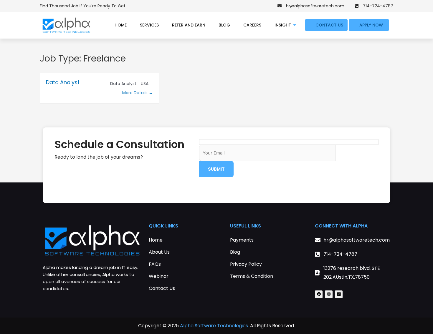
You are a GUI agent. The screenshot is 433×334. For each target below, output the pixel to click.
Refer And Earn (188, 25)
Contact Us (329, 25)
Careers (252, 25)
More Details (135, 93)
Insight (283, 25)
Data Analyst (63, 82)
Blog (224, 25)
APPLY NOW (371, 25)
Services (149, 25)
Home (121, 25)
